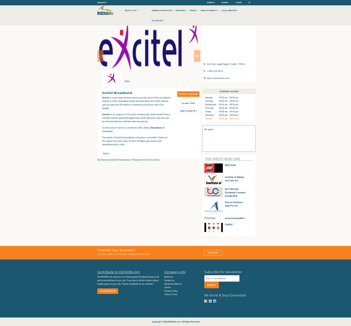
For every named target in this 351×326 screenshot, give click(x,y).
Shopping (180, 10)
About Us (168, 277)
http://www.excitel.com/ (218, 78)
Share (105, 153)
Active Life (157, 21)
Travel (192, 10)
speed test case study (117, 141)
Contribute (107, 291)
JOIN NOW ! (213, 252)
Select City (130, 10)
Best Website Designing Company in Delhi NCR (235, 192)
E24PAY (229, 224)
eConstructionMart (235, 218)
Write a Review (188, 94)
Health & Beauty (209, 10)
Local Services (229, 10)
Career (167, 287)
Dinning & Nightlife (161, 10)
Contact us (169, 280)
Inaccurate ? (188, 111)
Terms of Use (170, 294)
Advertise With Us (173, 284)
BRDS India (230, 165)
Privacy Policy (171, 291)
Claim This (188, 103)
